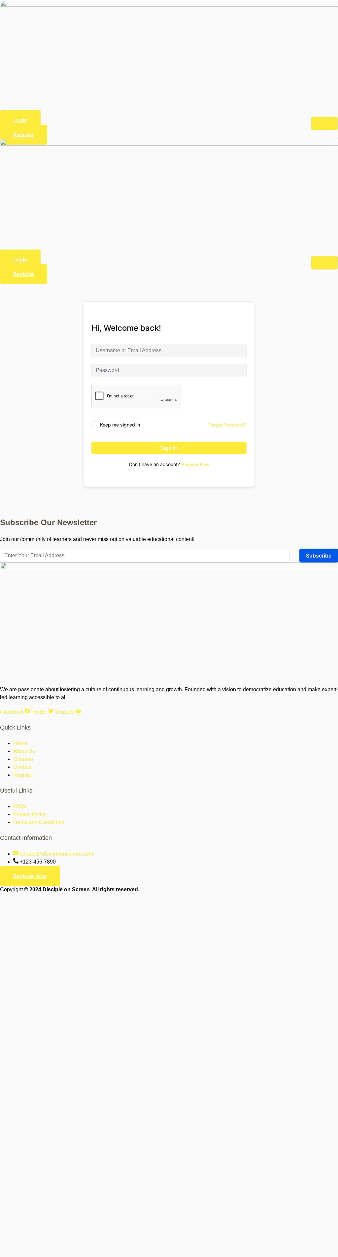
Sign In (169, 448)
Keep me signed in (120, 424)
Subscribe (318, 555)
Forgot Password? (227, 424)
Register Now (195, 464)
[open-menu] (324, 123)
